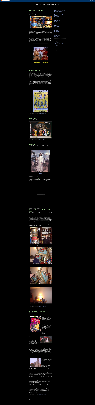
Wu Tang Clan (56, 36)
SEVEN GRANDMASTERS (35, 70)
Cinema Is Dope (56, 19)
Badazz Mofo (56, 12)
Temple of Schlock (56, 31)
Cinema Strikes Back (57, 20)
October (57, 42)
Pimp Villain (32, 144)
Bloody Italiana (56, 15)
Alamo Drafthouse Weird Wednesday (59, 10)
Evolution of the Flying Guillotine (37, 311)
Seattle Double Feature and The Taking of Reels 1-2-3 (40, 210)
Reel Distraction (56, 29)
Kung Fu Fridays (56, 25)
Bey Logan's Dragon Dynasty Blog (59, 14)
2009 (55, 41)
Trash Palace (56, 34)
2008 (55, 48)
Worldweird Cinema (57, 35)
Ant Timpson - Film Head (58, 11)
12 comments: (45, 173)
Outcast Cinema (56, 26)
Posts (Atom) (36, 399)
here (31, 14)
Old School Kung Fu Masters (36, 10)
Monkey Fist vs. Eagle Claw (35, 178)
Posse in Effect (32, 118)
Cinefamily (55, 17)
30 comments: (45, 113)
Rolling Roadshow (56, 30)
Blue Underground (56, 16)
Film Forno (55, 21)
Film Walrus (55, 22)
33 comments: (45, 65)
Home (41, 397)
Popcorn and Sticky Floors (58, 27)
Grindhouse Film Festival (58, 24)
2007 (55, 50)
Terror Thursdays (56, 32)
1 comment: (45, 139)
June (56, 45)
